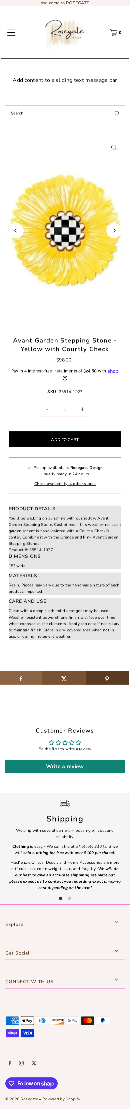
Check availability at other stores (65, 483)
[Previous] (16, 230)
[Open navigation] (11, 32)
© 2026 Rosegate (21, 1099)
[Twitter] (34, 1064)
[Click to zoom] (113, 147)
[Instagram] (21, 1064)
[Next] (113, 230)
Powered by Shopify (61, 1099)
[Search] (117, 113)
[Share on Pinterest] (107, 678)
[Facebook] (10, 1064)
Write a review (65, 766)
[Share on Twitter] (64, 678)
